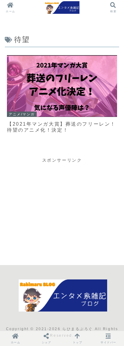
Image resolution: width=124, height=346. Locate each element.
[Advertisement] (62, 206)
